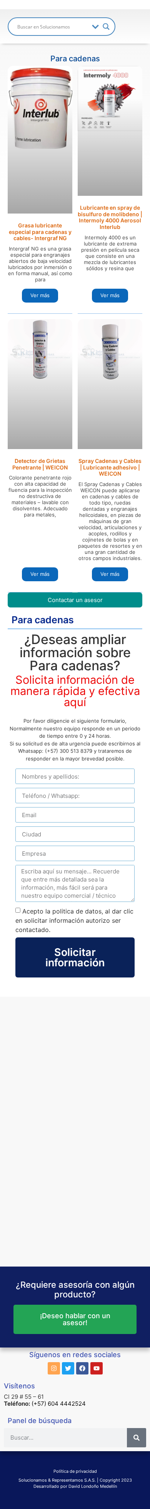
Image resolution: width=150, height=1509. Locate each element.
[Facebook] (82, 1368)
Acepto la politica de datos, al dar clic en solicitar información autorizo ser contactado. (74, 920)
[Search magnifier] (106, 26)
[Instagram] (54, 1368)
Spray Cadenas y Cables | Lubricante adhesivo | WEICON (110, 467)
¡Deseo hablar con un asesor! (75, 1319)
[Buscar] (136, 1437)
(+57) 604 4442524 (59, 1403)
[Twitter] (68, 1368)
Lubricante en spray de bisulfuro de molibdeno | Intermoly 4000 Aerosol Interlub (110, 217)
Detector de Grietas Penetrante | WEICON (40, 464)
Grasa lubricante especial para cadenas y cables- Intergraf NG (40, 232)
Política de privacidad (75, 1471)
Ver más (40, 295)
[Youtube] (96, 1368)
